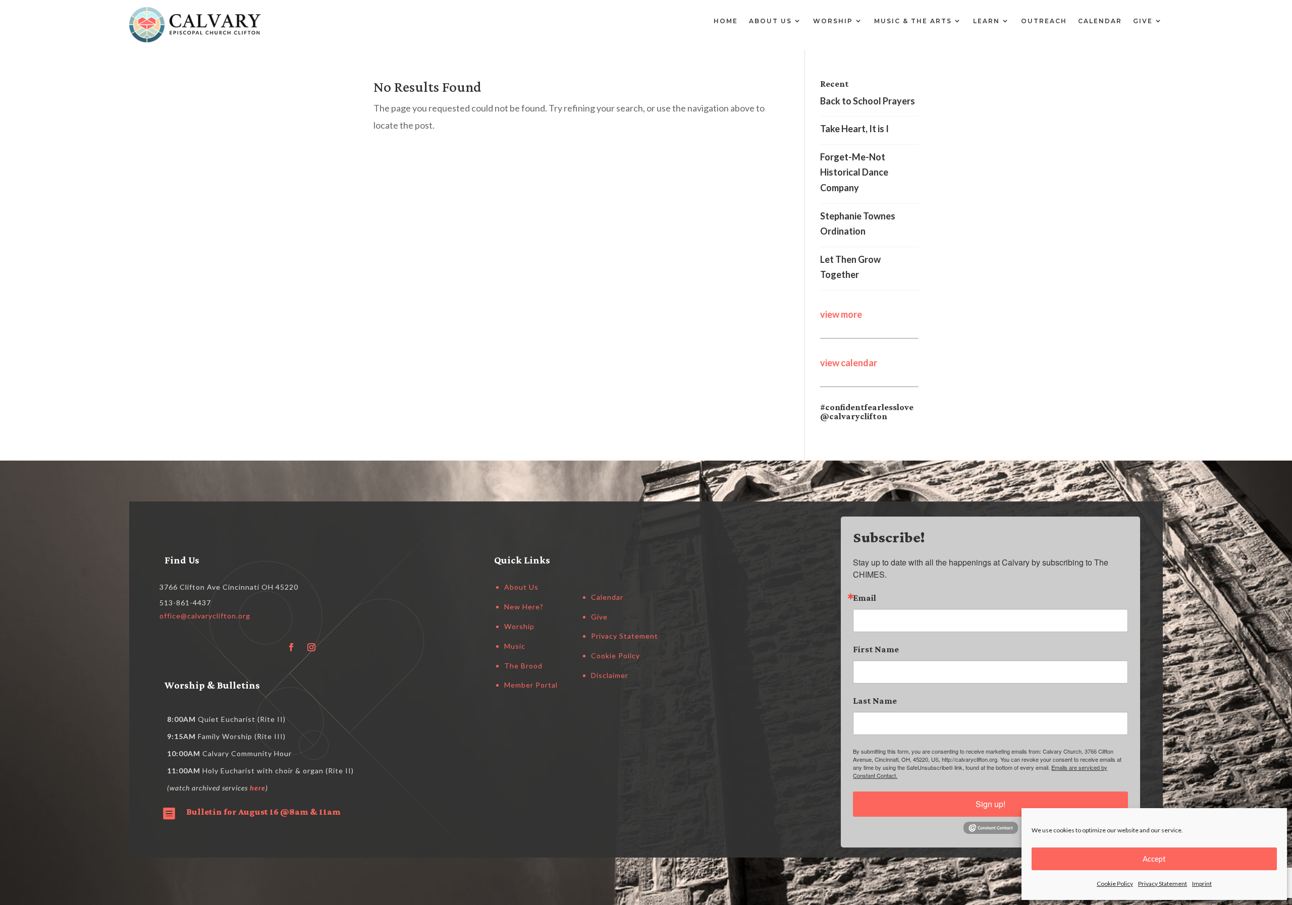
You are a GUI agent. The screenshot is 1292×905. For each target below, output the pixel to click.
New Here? (524, 606)
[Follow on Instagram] (311, 647)
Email (864, 598)
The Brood (523, 665)
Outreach (1044, 21)
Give (1143, 21)
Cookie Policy (1115, 883)
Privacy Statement (1162, 883)
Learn (986, 21)
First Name (876, 649)
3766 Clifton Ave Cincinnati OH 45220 (228, 587)
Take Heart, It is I (854, 128)
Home (726, 21)
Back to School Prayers (867, 100)
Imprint (1202, 883)
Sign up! (990, 804)
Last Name (875, 701)
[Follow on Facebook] (291, 647)
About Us (770, 21)
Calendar (1100, 21)
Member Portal (531, 685)
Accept (1154, 858)
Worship (833, 21)
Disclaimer (609, 675)
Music (514, 646)
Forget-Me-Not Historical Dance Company (854, 172)
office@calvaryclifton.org (204, 615)
